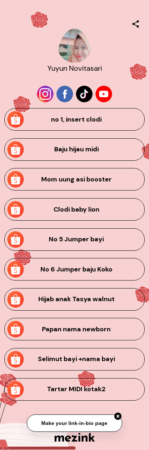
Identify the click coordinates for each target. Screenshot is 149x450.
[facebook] (64, 94)
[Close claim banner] (118, 416)
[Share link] (135, 22)
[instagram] (45, 94)
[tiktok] (84, 94)
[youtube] (103, 94)
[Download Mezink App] (75, 437)
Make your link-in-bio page (74, 423)
